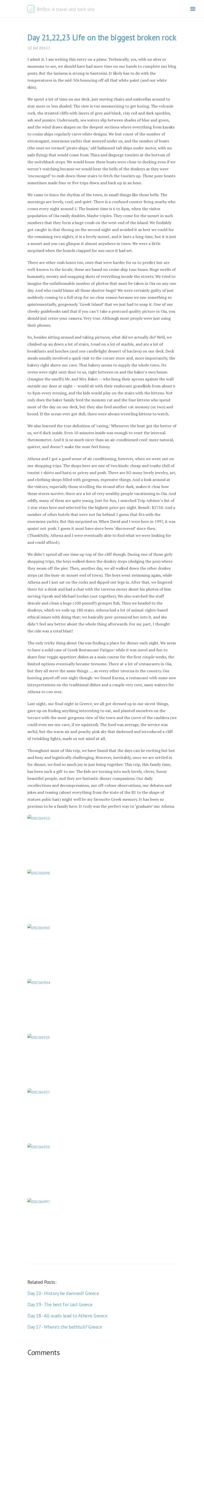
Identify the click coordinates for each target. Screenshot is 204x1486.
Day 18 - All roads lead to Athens (67, 1315)
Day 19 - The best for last (60, 1304)
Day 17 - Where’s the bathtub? (64, 1327)
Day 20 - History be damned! (63, 1293)
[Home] (32, 9)
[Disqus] (102, 1422)
